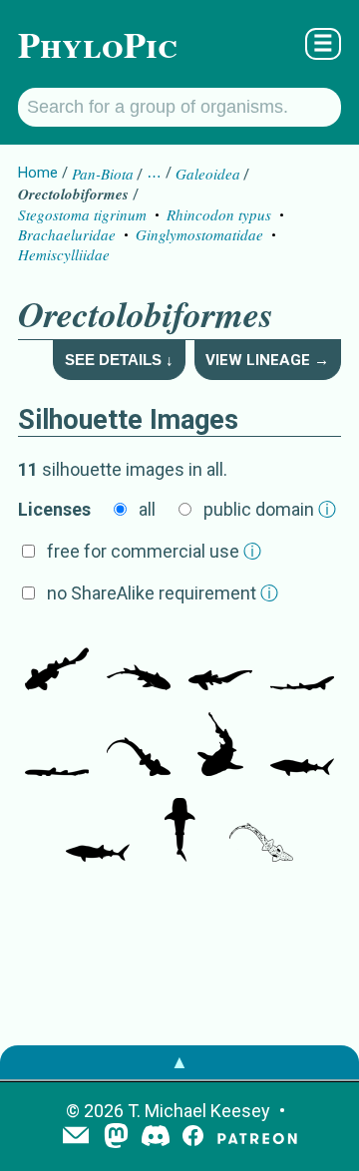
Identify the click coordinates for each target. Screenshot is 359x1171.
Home (38, 173)
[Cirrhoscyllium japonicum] (302, 660)
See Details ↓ (119, 359)
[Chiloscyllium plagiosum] (57, 746)
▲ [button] (179, 1061)
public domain (269, 509)
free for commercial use (154, 551)
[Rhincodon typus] (302, 746)
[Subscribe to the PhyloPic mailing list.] (76, 1137)
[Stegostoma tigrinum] (220, 660)
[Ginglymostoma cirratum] (220, 746)
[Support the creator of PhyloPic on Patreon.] (257, 1137)
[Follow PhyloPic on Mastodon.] (116, 1137)
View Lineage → (267, 360)
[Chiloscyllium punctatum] (139, 660)
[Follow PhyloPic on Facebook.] (192, 1137)
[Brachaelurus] (57, 660)
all (147, 509)
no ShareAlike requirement (162, 593)
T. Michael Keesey (199, 1110)
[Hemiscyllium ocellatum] (139, 746)
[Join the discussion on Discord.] (156, 1137)
